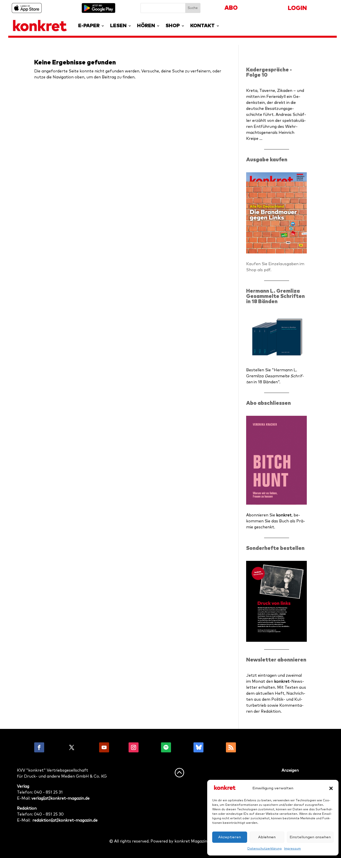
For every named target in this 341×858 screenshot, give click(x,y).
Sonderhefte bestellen (275, 548)
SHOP (173, 25)
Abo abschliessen (268, 403)
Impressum (292, 848)
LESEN (118, 25)
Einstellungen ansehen (310, 837)
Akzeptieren (229, 837)
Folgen (55, 747)
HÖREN (146, 25)
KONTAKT (202, 25)
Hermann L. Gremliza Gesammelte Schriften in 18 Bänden (275, 296)
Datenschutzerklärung (264, 848)
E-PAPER (89, 25)
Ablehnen (267, 837)
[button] (331, 788)
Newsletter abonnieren (276, 659)
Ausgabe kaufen (266, 159)
